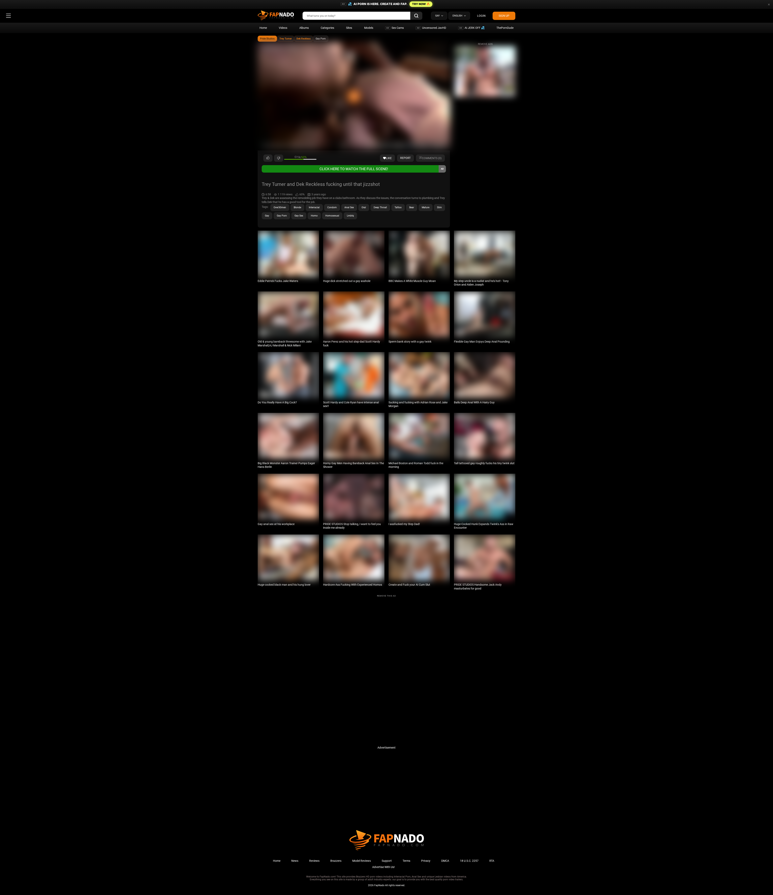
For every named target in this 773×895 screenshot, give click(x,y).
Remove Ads (485, 44)
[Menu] (8, 16)
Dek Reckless (304, 38)
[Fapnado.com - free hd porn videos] (276, 15)
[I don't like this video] (278, 158)
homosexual (332, 215)
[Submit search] (416, 16)
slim (439, 207)
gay (267, 215)
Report (405, 158)
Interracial (314, 207)
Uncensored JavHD (431, 27)
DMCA (445, 860)
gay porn (282, 215)
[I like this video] (268, 158)
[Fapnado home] (387, 849)
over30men (280, 207)
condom (332, 207)
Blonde (297, 207)
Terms (406, 860)
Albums (304, 27)
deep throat (380, 207)
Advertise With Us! (383, 867)
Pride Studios (267, 38)
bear (411, 207)
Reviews (314, 860)
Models (368, 27)
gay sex (299, 215)
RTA (491, 860)
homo (314, 215)
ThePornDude (505, 27)
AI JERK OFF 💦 (472, 27)
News (294, 860)
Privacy (425, 860)
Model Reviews (361, 860)
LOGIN (481, 15)
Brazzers (335, 860)
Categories (327, 27)
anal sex (349, 207)
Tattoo (398, 207)
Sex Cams (395, 27)
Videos (283, 27)
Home (263, 27)
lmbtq (350, 215)
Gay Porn (321, 38)
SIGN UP (504, 15)
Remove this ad (386, 596)
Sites (349, 27)
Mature (425, 207)
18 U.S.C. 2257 (469, 860)
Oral (364, 207)
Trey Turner (285, 38)
